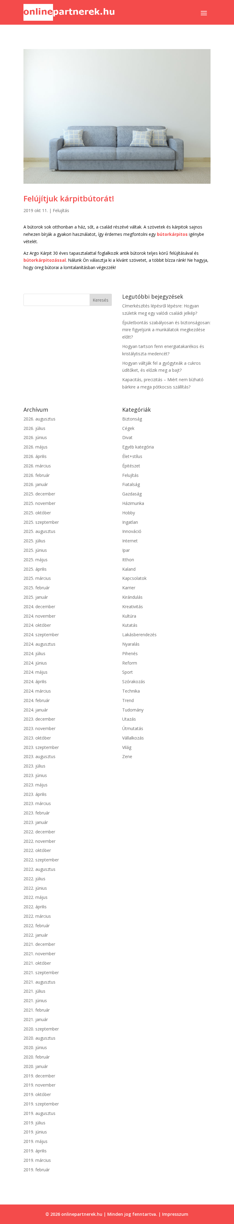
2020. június (35, 1047)
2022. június (35, 888)
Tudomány (133, 710)
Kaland (129, 569)
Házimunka (133, 503)
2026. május (35, 447)
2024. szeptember (41, 634)
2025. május (35, 559)
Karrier (128, 588)
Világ (126, 747)
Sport (127, 672)
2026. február (36, 475)
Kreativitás (132, 606)
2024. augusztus (39, 644)
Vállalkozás (133, 738)
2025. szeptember (41, 522)
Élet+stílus (132, 456)
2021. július (34, 991)
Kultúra (129, 616)
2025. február (36, 588)
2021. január (35, 1019)
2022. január (35, 935)
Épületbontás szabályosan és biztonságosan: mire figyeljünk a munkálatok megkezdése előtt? (166, 330)
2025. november (39, 503)
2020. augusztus (39, 1038)
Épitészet (131, 466)
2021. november (39, 953)
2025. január (35, 597)
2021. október (37, 963)
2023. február (36, 813)
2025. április (35, 569)
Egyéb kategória (138, 447)
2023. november (39, 728)
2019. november (39, 1085)
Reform (129, 663)
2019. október (37, 1094)
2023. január (35, 822)
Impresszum (175, 1214)
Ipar (126, 550)
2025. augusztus (39, 531)
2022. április (35, 907)
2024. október (37, 625)
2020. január (35, 1066)
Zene (127, 756)
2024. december (39, 606)
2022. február (36, 925)
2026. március (37, 466)
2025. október (37, 513)
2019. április (35, 1151)
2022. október (37, 850)
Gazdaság (132, 494)
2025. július (34, 541)
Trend (128, 700)
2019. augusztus (39, 1113)
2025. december (39, 494)
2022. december (39, 832)
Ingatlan (130, 522)
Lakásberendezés (139, 634)
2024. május (35, 672)
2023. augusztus (39, 756)
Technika (131, 691)
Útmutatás (132, 728)
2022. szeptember (41, 860)
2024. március (37, 691)
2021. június (35, 1000)
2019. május (35, 1141)
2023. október (37, 738)
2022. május (35, 897)
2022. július (34, 879)
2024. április (35, 681)
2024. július (34, 653)
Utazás (129, 719)
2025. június (35, 550)
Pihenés (130, 653)
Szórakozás (133, 681)
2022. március (37, 916)
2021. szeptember (41, 972)
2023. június (35, 775)
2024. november (39, 616)
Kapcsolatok (134, 578)
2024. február (36, 700)
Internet (130, 541)
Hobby (128, 513)
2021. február (36, 1010)
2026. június (35, 437)
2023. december (39, 719)
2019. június (35, 1132)
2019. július (34, 1123)
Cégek (128, 428)
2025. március (37, 578)
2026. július (34, 428)
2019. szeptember (41, 1104)
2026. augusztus (39, 419)
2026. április (35, 456)
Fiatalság (131, 484)
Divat (127, 437)
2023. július (34, 766)
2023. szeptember (41, 747)
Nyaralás (131, 644)
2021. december (39, 944)
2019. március (37, 1160)
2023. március (37, 803)
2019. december (39, 1076)
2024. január (35, 710)
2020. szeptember (41, 1029)
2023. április (35, 794)
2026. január (35, 484)
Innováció (131, 531)
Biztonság (132, 419)
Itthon (128, 559)
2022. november (39, 841)
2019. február (36, 1170)
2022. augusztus (39, 869)
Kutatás (129, 625)
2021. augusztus (39, 982)
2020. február (36, 1057)
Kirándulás (132, 597)
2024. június (35, 663)
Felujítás (61, 210)
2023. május (35, 785)
